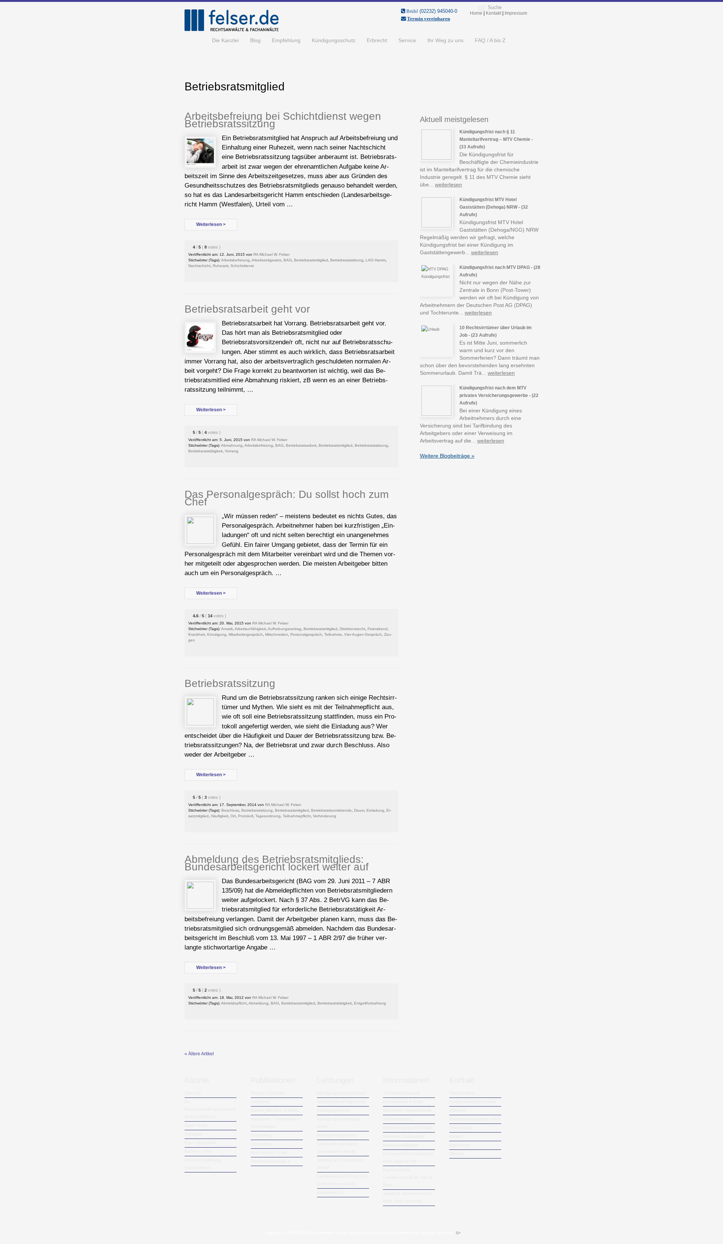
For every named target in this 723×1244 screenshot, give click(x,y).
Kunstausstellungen (401, 1145)
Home (195, 40)
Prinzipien (193, 1134)
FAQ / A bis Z (490, 40)
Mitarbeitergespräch (246, 634)
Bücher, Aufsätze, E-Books (275, 1110)
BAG (288, 260)
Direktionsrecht (352, 629)
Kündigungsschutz (333, 40)
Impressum (459, 1145)
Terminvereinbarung (401, 1093)
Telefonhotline (461, 1093)
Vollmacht (458, 1110)
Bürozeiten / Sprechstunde (407, 1110)
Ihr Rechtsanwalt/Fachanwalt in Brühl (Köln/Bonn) (210, 1109)
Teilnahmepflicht (297, 816)
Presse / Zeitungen (268, 1093)
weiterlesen (448, 185)
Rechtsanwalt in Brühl (403, 1101)
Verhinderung (324, 816)
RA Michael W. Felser (271, 254)
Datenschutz (461, 1127)
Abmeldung (258, 1003)
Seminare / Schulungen (404, 1136)
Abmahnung (232, 445)
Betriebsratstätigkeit (205, 451)
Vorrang (231, 451)
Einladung (375, 810)
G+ (458, 1233)
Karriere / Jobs (198, 1151)
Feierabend (377, 629)
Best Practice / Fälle (269, 1152)
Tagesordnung (268, 816)
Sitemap (456, 1153)
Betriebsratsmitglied (311, 260)
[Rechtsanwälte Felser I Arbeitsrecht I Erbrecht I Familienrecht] (232, 29)
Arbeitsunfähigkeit (250, 629)
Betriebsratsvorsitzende (331, 810)
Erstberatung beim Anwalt (472, 1101)
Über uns (193, 1093)
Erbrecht (377, 40)
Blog (255, 40)
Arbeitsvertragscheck (337, 1135)
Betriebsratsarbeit (301, 445)
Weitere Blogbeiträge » (447, 456)
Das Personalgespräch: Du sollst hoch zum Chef (287, 498)
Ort (233, 816)
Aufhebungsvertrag (284, 629)
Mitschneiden (276, 634)
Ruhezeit (220, 266)
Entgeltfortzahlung (370, 1003)
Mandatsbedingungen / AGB (474, 1119)
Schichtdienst (242, 266)
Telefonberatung (397, 1119)
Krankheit (196, 634)
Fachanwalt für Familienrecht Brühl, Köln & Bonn (407, 1177)
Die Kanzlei (225, 40)
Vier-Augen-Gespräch (363, 634)
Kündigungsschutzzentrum (341, 1093)
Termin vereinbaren (428, 18)
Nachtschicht (199, 266)
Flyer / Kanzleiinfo (201, 1142)
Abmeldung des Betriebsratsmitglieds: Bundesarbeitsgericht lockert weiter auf (277, 863)
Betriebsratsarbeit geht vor (247, 309)
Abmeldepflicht (234, 1003)
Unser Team (196, 1125)
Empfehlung (286, 40)
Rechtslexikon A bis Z (270, 1161)
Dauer (359, 810)
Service (407, 40)
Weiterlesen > (211, 224)
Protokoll (245, 816)
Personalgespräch (306, 634)
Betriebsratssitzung (346, 260)
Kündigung (216, 634)
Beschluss (230, 810)
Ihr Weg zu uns (445, 40)
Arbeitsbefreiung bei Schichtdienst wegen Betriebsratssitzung (283, 120)
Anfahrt (455, 1136)
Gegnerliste (261, 1144)
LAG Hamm (376, 260)
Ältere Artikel (199, 1053)
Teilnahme (333, 634)
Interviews (260, 1101)
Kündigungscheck (333, 1110)
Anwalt (227, 629)
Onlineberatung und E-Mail (407, 1127)
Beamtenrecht (330, 1192)
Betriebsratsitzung (257, 810)
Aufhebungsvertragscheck (341, 1101)
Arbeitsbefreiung (235, 260)
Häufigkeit (219, 816)
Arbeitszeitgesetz (266, 260)
